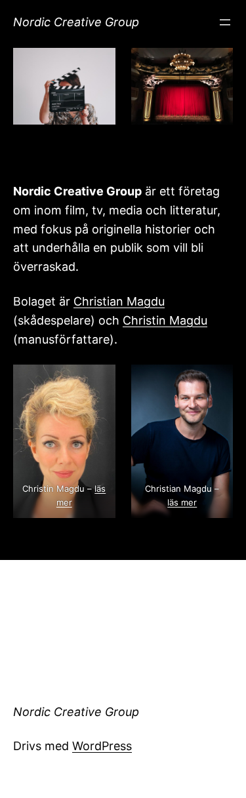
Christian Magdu (119, 301)
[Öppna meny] (225, 22)
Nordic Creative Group (76, 22)
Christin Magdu (165, 320)
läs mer (182, 502)
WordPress (102, 746)
